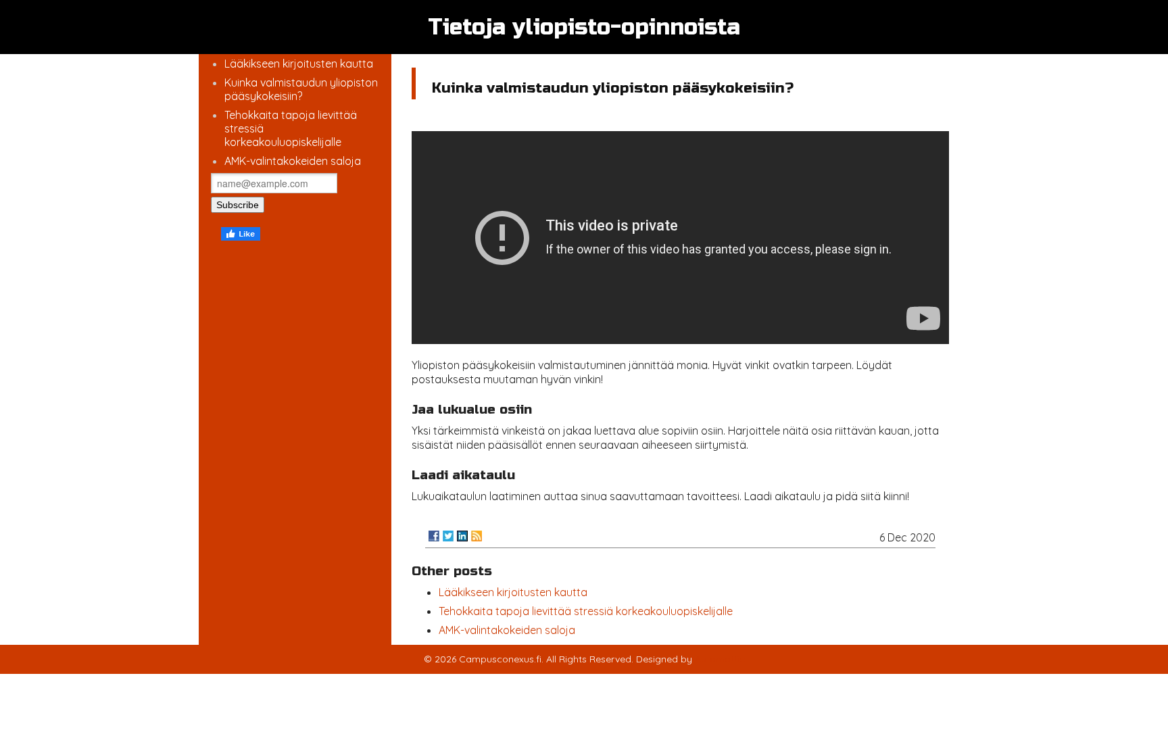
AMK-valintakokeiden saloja (292, 161)
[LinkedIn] (462, 536)
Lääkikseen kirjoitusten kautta (298, 63)
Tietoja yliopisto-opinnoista (584, 27)
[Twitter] (448, 536)
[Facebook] (434, 536)
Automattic (720, 659)
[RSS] (476, 536)
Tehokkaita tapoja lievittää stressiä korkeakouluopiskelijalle (586, 611)
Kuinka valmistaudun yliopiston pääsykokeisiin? (301, 89)
